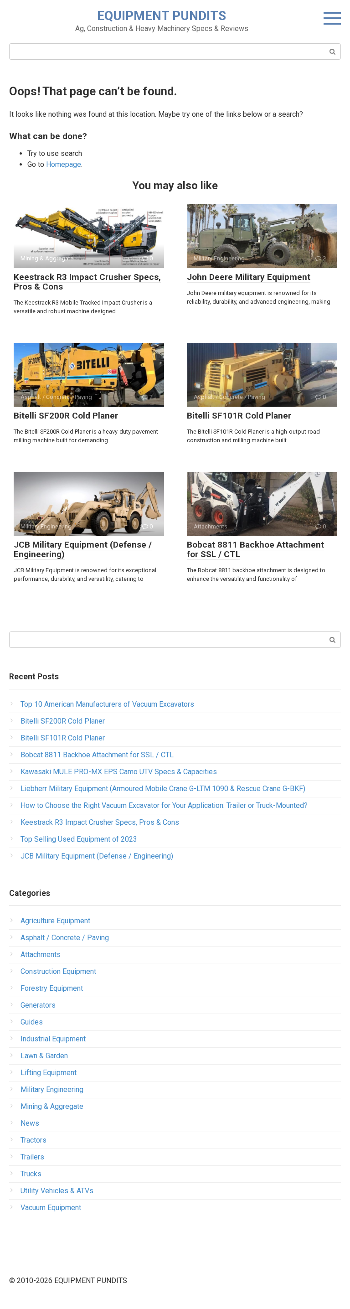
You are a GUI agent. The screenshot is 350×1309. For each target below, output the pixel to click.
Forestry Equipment (52, 988)
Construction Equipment (58, 971)
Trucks (31, 1173)
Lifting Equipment (49, 1072)
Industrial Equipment (53, 1039)
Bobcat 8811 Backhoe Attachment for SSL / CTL (255, 549)
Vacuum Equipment (51, 1207)
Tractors (33, 1140)
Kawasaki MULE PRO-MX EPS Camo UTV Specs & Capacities (119, 771)
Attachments (41, 954)
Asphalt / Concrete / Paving (65, 937)
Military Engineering (52, 1089)
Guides (32, 1022)
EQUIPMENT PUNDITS (161, 15)
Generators (38, 1005)
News (30, 1123)
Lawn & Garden (44, 1055)
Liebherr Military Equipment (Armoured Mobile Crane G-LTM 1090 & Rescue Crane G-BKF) (163, 788)
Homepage (63, 164)
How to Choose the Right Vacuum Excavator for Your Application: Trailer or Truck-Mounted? (164, 805)
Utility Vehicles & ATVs (57, 1190)
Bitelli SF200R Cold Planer (66, 415)
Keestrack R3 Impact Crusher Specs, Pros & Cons (87, 282)
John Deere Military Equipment (248, 277)
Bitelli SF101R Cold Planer (239, 415)
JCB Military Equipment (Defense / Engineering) (83, 549)
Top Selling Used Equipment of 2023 (79, 839)
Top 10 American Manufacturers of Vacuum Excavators (107, 704)
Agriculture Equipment (55, 920)
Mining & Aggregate (52, 1106)
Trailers (32, 1157)
